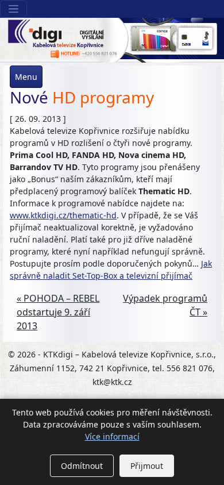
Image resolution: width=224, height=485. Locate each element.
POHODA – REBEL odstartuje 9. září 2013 (58, 312)
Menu (26, 76)
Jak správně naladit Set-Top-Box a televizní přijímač (111, 269)
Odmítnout (82, 465)
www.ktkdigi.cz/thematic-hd (63, 215)
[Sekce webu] (13, 9)
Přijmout (146, 465)
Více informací (112, 436)
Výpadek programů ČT (165, 305)
